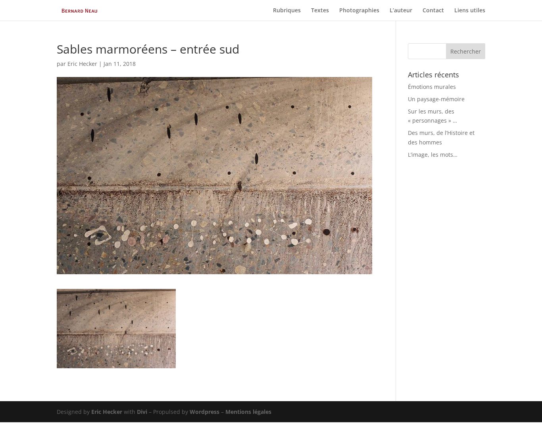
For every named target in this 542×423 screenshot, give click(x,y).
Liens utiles (469, 11)
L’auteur (401, 11)
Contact (433, 11)
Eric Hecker (82, 63)
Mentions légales (248, 411)
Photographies (359, 11)
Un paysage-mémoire (436, 99)
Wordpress (204, 411)
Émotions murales (432, 86)
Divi (142, 411)
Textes (320, 11)
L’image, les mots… (432, 154)
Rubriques (287, 11)
